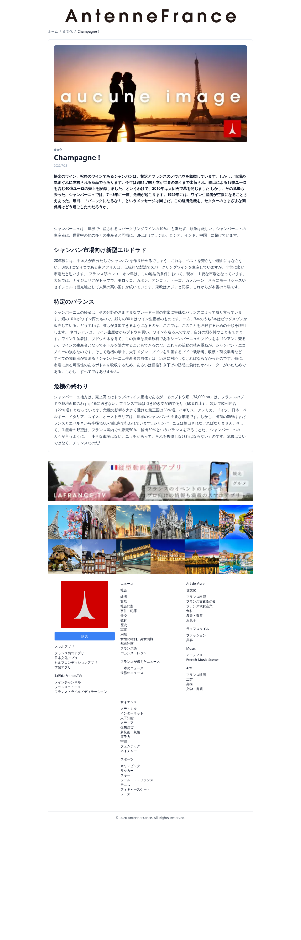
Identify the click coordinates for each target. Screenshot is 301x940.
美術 (189, 684)
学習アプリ (63, 667)
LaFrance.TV (71, 675)
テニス (125, 784)
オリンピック (130, 766)
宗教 (123, 634)
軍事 (123, 629)
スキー (125, 775)
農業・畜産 (194, 615)
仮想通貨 (127, 727)
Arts (189, 668)
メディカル (128, 708)
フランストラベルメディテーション (81, 691)
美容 (189, 640)
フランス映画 (196, 674)
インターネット (131, 713)
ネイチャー (128, 751)
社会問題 (127, 606)
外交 (123, 615)
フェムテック (130, 746)
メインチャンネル (68, 682)
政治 (123, 601)
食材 (189, 610)
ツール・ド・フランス (136, 780)
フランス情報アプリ (69, 653)
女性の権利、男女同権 (136, 639)
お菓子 (191, 620)
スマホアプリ (64, 646)
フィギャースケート (135, 789)
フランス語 (128, 648)
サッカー (127, 770)
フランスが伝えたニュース (140, 661)
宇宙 (123, 741)
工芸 (189, 679)
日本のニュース (131, 668)
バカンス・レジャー (135, 653)
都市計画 (127, 643)
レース (125, 794)
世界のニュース (131, 673)
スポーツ (127, 759)
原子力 (125, 736)
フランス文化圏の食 (201, 601)
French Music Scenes (202, 659)
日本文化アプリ (66, 657)
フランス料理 (196, 596)
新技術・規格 (130, 732)
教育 (123, 620)
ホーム (53, 31)
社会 (123, 590)
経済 (123, 596)
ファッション (196, 635)
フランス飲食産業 (199, 606)
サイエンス (128, 702)
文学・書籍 (194, 688)
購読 (84, 636)
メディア (127, 722)
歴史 (123, 625)
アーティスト (196, 655)
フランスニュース (68, 687)
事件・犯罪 (128, 610)
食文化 (68, 31)
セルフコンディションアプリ (76, 662)
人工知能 (127, 718)
